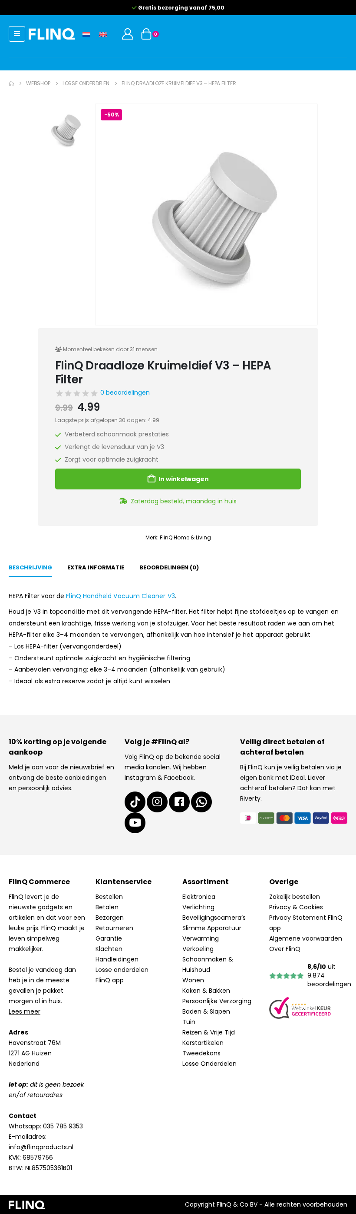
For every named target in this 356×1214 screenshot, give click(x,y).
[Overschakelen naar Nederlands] (86, 33)
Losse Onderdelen (209, 1063)
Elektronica (198, 896)
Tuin (188, 1022)
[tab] (169, 568)
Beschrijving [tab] (30, 567)
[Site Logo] (52, 33)
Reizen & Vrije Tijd (208, 1032)
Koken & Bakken (206, 990)
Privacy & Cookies (296, 907)
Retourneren (114, 928)
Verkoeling (198, 949)
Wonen (193, 980)
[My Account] (127, 34)
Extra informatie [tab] (95, 567)
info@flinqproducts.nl (41, 1147)
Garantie (109, 938)
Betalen (107, 907)
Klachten (109, 949)
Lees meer (24, 1011)
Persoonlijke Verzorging (216, 1001)
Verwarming (200, 938)
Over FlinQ (284, 949)
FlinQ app (110, 980)
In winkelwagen (183, 479)
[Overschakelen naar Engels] (103, 33)
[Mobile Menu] (17, 34)
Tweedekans (201, 1053)
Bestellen (109, 896)
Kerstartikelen (203, 1042)
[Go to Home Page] (11, 83)
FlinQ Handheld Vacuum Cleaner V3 (120, 596)
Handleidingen (117, 959)
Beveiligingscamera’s (214, 917)
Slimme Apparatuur (211, 928)
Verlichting (198, 907)
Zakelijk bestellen (294, 896)
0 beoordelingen (125, 392)
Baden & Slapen (206, 1011)
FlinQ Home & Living (185, 537)
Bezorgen (110, 917)
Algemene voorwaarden (305, 938)
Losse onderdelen (122, 969)
